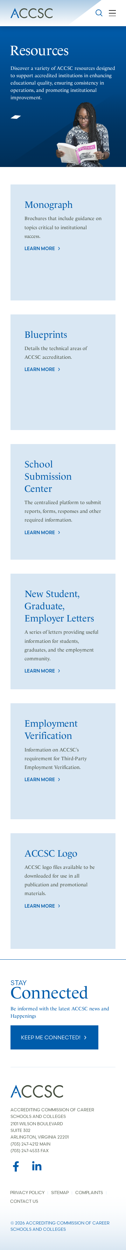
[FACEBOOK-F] (15, 1166)
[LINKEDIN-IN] (36, 1166)
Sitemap (60, 1192)
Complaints (89, 1192)
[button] (112, 13)
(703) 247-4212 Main (30, 1144)
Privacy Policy (27, 1192)
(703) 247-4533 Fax (29, 1150)
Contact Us (24, 1201)
